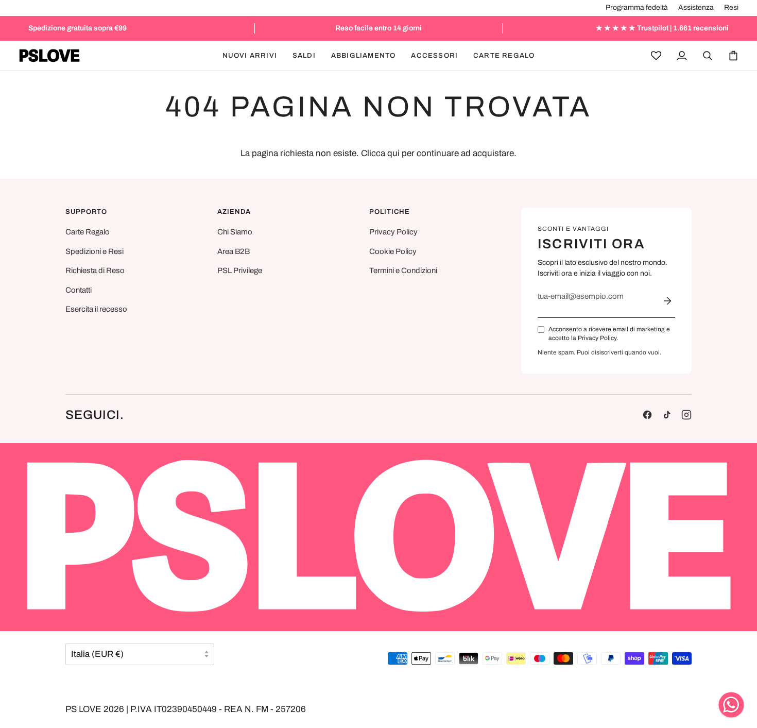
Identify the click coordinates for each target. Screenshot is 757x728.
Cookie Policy (393, 251)
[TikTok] (667, 415)
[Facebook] (647, 415)
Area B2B (233, 251)
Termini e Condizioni (403, 270)
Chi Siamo (234, 232)
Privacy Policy (393, 232)
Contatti (78, 290)
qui (393, 153)
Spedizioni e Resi (94, 251)
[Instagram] (686, 415)
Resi (731, 7)
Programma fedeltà (637, 7)
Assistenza (696, 7)
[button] (304, 56)
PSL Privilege (239, 270)
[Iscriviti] (667, 301)
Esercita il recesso (96, 309)
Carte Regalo (87, 232)
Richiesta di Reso (95, 270)
